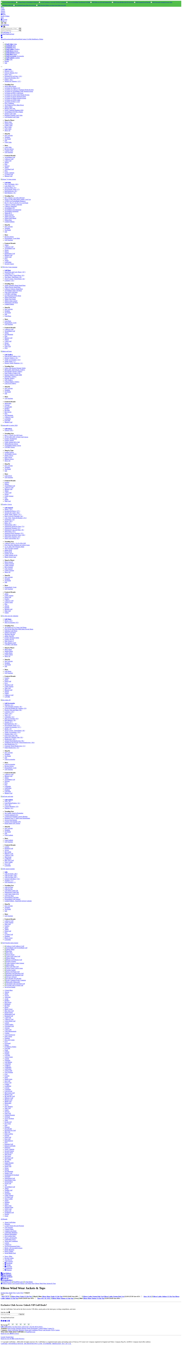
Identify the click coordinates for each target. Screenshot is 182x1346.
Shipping (18, 1328)
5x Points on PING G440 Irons (14, 93)
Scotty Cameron (9, 172)
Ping (6, 164)
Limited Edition (9, 304)
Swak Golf (8, 1183)
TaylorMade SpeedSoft (11, 211)
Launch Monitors (11, 806)
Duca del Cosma (10, 1040)
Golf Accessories (10, 703)
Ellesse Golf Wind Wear (27, 1283)
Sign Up (21, 1314)
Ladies (3, 9)
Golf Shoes (8, 619)
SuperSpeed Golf (10, 1178)
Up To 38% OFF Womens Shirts (14, 547)
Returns (24, 1328)
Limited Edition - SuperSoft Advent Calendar (18, 901)
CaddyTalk (8, 1017)
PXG (6, 171)
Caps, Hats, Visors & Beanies (16, 518)
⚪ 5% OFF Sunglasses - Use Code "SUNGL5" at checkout (52, 2)
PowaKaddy (8, 407)
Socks (9, 521)
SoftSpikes (8, 1164)
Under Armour (9, 496)
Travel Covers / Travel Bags (15, 279)
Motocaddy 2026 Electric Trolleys (15, 370)
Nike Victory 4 (9, 641)
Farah (6, 1050)
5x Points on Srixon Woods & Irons (15, 96)
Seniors (3, 12)
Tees (8, 715)
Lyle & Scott (8, 1091)
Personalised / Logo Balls (12, 238)
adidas (6, 499)
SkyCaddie (8, 852)
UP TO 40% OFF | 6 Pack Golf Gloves (16, 437)
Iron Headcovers (11, 744)
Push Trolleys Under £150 (12, 373)
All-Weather (10, 454)
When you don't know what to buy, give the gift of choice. (22, 1326)
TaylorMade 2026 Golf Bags (13, 290)
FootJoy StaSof (9, 440)
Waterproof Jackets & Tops (14, 526)
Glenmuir (7, 1060)
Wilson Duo (8, 220)
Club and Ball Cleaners (13, 706)
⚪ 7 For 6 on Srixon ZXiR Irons (8, 2)
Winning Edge (9, 1207)
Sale (17, 39)
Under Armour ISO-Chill (12, 442)
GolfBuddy (8, 859)
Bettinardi (7, 1004)
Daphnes (7, 790)
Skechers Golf (9, 685)
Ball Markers (10, 193)
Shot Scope (8, 857)
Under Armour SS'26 (11, 555)
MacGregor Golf (10, 1093)
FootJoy (7, 482)
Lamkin (7, 1084)
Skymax (7, 1161)
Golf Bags (8, 270)
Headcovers (10, 739)
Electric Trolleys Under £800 (13, 375)
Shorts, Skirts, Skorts (13, 514)
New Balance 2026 (10, 643)
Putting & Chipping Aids (14, 737)
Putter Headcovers (12, 747)
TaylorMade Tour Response (13, 209)
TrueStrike (8, 1193)
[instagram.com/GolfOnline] (7, 1321)
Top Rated (8, 139)
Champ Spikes (9, 1024)
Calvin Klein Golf (10, 1021)
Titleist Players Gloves (11, 444)
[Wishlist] (1, 36)
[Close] (1, 66)
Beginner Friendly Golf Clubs (13, 115)
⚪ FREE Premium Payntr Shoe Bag (142, 2)
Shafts (8, 729)
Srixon (7, 250)
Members (21, 1330)
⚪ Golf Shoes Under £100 (7, 5)
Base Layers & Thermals (14, 516)
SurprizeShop (9, 1182)
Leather (9, 452)
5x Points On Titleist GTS (12, 88)
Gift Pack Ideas (9, 896)
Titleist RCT (8, 213)
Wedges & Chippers (13, 81)
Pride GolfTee (9, 1134)
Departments (8, 39)
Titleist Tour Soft (10, 216)
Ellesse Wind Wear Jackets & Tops (45, 1283)
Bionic (7, 1007)
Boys (8, 127)
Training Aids (11, 734)
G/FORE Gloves (10, 447)
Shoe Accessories (12, 622)
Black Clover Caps (10, 557)
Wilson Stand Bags (10, 297)
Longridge (8, 419)
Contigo (7, 1033)
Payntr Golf (8, 1122)
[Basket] (1, 26)
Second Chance (9, 264)
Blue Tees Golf (9, 860)
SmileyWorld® (9, 1163)
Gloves (9, 430)
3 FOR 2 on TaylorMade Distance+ (15, 201)
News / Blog (8, 1256)
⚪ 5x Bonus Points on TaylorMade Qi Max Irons (27, 2)
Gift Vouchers (9, 152)
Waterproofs (10, 525)
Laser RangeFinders (12, 803)
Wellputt (7, 1202)
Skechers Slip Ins (10, 634)
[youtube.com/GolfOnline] (5, 1321)
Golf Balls (8, 182)
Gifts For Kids (11, 874)
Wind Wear (10, 531)
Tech (8, 805)
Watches (9, 705)
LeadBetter (8, 1086)
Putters (9, 79)
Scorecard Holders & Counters (16, 708)
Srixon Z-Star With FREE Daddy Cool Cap (18, 199)
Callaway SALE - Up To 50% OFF (15, 543)
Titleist (7, 167)
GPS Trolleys (9, 380)
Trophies (9, 880)
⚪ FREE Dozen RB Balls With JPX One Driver (123, 2)
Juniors (3, 11)
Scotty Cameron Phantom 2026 (14, 110)
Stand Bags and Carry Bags (15, 272)
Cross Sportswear (10, 1035)
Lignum (7, 1088)
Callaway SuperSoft (11, 206)
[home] (1, 1283)
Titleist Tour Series (10, 299)
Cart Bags (9, 273)
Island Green (8, 1079)
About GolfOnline (12, 1330)
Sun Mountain (9, 334)
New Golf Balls (11, 184)
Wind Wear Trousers (12, 536)
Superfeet (7, 1176)
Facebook (9, 1263)
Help (2, 18)
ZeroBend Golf (9, 1212)
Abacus (7, 606)
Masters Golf (8, 422)
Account (4, 19)
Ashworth (8, 997)
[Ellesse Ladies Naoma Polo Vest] (93, 1296)
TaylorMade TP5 (10, 208)
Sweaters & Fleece (12, 511)
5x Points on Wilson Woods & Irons (15, 98)
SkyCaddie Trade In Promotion (14, 813)
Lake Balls (10, 186)
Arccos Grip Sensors (11, 820)
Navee (6, 1105)
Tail (6, 1185)
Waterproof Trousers (12, 528)
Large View (19, 1293)
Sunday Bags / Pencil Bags (14, 275)
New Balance (9, 1106)
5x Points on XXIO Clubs (12, 100)
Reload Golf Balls (10, 1146)
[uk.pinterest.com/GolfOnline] (9, 1321)
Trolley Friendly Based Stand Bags (15, 285)
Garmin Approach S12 (11, 815)
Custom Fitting (42, 1328)
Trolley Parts (10, 361)
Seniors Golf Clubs (10, 113)
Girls (8, 129)
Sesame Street (9, 1152)
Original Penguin (10, 1115)
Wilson (7, 162)
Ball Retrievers (11, 191)
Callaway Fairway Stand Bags (14, 289)
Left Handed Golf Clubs (12, 117)
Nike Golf (8, 501)
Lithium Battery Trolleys (12, 382)
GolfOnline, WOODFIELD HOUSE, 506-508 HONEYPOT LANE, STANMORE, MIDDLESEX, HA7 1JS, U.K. (36, 1343)
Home (2, 39)
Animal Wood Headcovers (14, 741)
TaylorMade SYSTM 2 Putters (14, 112)
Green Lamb (8, 1070)
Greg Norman (9, 1072)
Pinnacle (7, 1127)
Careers (57, 1330)
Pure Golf (7, 1139)
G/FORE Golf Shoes (11, 644)
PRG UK (7, 1132)
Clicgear (7, 405)
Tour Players (8, 1260)
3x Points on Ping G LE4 (12, 101)
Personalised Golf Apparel (12, 899)
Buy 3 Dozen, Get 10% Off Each (15, 198)
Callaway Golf (9, 159)
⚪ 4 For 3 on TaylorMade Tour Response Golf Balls (78, 2)
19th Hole (32, 39)
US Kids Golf (9, 174)
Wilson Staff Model (10, 218)
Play (4, 14)
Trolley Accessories (13, 359)
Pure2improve (9, 1140)
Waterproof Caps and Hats (14, 530)
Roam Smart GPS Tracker (12, 823)
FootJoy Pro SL (9, 639)
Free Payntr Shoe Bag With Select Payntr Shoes (19, 629)
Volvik (7, 260)
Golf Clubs (8, 69)
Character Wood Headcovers (15, 746)
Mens (2, 7)
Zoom (6, 1216)
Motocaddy (8, 403)
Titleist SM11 (9, 107)
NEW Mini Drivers (10, 86)
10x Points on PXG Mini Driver (14, 105)
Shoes (9, 621)
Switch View (5, 1293)
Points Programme (32, 1328)
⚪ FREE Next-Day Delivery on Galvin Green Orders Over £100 (51, 5)
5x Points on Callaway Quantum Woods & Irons (19, 89)
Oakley (7, 612)
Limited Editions (10, 221)
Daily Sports (8, 1036)
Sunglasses (10, 519)
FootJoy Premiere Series (12, 637)
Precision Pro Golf (10, 1130)
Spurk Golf (8, 1166)
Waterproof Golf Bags (11, 302)
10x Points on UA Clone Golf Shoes (15, 627)
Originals (7, 1117)
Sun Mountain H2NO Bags (13, 296)
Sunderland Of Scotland (12, 1175)
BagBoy (7, 408)
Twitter (8, 1265)
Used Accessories (10, 759)
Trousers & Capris (12, 513)
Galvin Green (9, 602)
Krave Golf (8, 1082)
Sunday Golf (8, 1173)
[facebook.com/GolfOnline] (1, 1321)
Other (6, 1120)
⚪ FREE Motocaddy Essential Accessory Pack (161, 2)
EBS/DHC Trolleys (10, 376)
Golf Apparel (9, 507)
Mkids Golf (8, 1101)
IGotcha (7, 1076)
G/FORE (7, 697)
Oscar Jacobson (9, 1118)
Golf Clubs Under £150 (12, 894)
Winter (9, 455)
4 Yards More (9, 990)
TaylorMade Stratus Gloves (13, 445)
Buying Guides (9, 1258)
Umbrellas (9, 717)
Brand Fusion (9, 1012)
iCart (6, 1074)
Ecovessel (8, 1043)
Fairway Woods (11, 73)
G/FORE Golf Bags (11, 294)
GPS (8, 801)
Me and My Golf (10, 1096)
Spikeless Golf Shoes (11, 631)
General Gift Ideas (12, 879)
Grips (8, 713)
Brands (14, 39)
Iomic (6, 1077)
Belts (8, 523)
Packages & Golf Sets (13, 76)
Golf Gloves (8, 428)
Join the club (5, 1312)
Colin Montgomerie (10, 1031)
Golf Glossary (9, 1261)
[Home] (5, 25)
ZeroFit (7, 1214)
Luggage (9, 280)
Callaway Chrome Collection (13, 204)
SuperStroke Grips (10, 1180)
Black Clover (9, 938)
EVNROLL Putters (10, 1047)
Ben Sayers (8, 412)
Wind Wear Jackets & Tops (15, 535)
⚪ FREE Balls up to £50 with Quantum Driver (101, 2)
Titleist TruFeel (9, 215)
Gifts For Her (11, 875)
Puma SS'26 (8, 552)
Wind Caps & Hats (12, 538)
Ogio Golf (8, 346)
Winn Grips (8, 1205)
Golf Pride (8, 791)
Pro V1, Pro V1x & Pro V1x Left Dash (16, 203)
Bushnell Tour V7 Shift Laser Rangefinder (17, 818)
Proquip (7, 607)
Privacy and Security (44, 1330)
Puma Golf (8, 597)
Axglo (6, 999)
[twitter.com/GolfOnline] (3, 1321)
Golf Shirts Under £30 (11, 890)
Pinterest (9, 1270)
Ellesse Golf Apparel (13, 1283)
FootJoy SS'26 (9, 553)
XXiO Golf (8, 257)
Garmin (7, 847)
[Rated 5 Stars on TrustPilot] (17, 1282)
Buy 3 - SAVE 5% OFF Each (13, 435)
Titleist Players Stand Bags (12, 287)
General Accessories (13, 727)
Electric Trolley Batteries (14, 363)
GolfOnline (8, 262)
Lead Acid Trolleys (10, 383)
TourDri (7, 1192)
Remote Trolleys (9, 378)
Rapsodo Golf (9, 1144)
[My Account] (4, 27)
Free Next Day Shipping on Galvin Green (17, 545)
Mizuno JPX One (10, 108)
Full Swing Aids (11, 735)
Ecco (6, 683)
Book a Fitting (5, 16)
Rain (8, 457)
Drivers (9, 71)
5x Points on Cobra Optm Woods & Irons (17, 95)
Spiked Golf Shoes (10, 632)
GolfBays (7, 1065)
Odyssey (7, 166)
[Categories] (2, 23)
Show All (7, 130)
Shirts (8, 509)
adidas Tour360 (9, 636)
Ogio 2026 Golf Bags (11, 292)
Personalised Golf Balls (12, 897)
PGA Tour (8, 1123)
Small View (12, 1293)
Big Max (7, 344)
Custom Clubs (9, 150)
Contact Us (25, 39)
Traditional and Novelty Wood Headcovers (20, 742)
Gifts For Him (11, 877)
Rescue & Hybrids (12, 78)
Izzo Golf (7, 864)
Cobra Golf (8, 160)
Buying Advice (9, 149)
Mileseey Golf (9, 853)
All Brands (4, 1219)
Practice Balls (10, 187)
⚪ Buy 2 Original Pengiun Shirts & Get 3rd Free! (24, 5)
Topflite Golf (8, 1190)
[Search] (5, 23)
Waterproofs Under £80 (12, 892)
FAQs (53, 1330)
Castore (7, 1023)
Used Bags (8, 316)
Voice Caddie (9, 862)
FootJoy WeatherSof (11, 438)
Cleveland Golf (9, 169)
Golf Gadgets (9, 799)
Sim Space (8, 1156)
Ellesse (7, 1045)
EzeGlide (7, 420)
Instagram (9, 1268)
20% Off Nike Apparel (11, 548)
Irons (8, 74)
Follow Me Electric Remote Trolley (15, 368)
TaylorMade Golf (10, 157)
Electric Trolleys (11, 358)
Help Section (12, 1328)
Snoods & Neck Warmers (14, 533)
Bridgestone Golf (10, 253)
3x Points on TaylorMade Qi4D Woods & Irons (19, 91)
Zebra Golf (8, 1211)
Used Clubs (8, 142)
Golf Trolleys (9, 354)
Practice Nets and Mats (13, 710)
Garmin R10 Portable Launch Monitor (16, 816)
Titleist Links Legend (11, 301)
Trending (7, 137)
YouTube (9, 1266)
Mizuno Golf (8, 176)
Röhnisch (7, 1147)
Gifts (6, 872)
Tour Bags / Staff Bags (13, 277)
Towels (9, 722)
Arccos (7, 850)
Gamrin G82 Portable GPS (13, 821)
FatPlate (7, 1052)
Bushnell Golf (9, 848)
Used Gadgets (9, 835)
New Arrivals (9, 135)
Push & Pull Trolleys (13, 356)
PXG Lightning (9, 103)
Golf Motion (8, 1062)
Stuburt (7, 691)
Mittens (9, 459)
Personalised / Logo (10, 322)
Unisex (9, 570)
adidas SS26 (8, 550)
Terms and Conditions (31, 1330)
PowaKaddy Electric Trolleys (13, 371)
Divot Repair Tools (12, 189)
